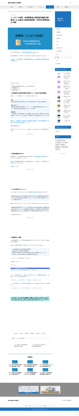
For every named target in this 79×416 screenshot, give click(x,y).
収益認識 (63, 144)
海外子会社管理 (59, 35)
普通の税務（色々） (60, 47)
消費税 (58, 57)
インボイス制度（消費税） (21, 338)
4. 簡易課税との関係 (14, 90)
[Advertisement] (30, 70)
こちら (27, 276)
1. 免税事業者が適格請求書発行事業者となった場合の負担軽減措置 (22, 86)
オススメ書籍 (58, 142)
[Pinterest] (67, 400)
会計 (57, 41)
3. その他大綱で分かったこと (16, 88)
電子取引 (58, 149)
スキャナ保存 (65, 142)
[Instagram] (62, 400)
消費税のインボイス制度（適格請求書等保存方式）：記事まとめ (23, 269)
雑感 (57, 54)
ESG (57, 60)
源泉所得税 (58, 63)
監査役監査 (58, 32)
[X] (64, 400)
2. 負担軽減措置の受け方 (15, 87)
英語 (57, 44)
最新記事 (59, 73)
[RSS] (70, 400)
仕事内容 (57, 144)
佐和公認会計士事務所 (14, 2)
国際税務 (58, 38)
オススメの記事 (67, 73)
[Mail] (69, 400)
